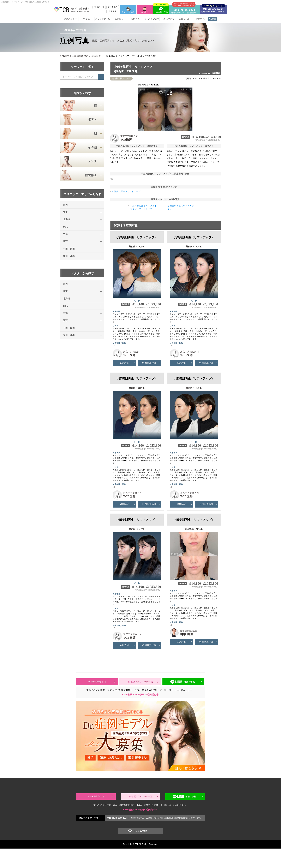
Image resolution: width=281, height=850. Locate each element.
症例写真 (135, 19)
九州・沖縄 (69, 256)
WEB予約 (144, 12)
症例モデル (184, 19)
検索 (214, 19)
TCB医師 (126, 139)
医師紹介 (119, 19)
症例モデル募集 (128, 12)
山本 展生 (186, 634)
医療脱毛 (112, 11)
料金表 (86, 19)
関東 (65, 212)
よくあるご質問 (151, 19)
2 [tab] (138, 300)
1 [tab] (135, 300)
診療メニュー (70, 19)
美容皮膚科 (112, 7)
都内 (65, 205)
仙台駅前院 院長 (188, 631)
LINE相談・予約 (161, 9)
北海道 (66, 219)
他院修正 (91, 175)
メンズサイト (99, 7)
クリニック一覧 (102, 19)
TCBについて (167, 19)
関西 (65, 241)
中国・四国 (69, 248)
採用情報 (200, 19)
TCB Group (140, 831)
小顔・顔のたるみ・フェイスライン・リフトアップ (144, 207)
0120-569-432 (119, 817)
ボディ (92, 119)
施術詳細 (124, 363)
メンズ (92, 161)
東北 (65, 227)
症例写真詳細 (149, 363)
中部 (65, 234)
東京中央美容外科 (129, 136)
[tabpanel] (137, 272)
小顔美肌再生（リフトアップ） (127, 191)
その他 (92, 147)
